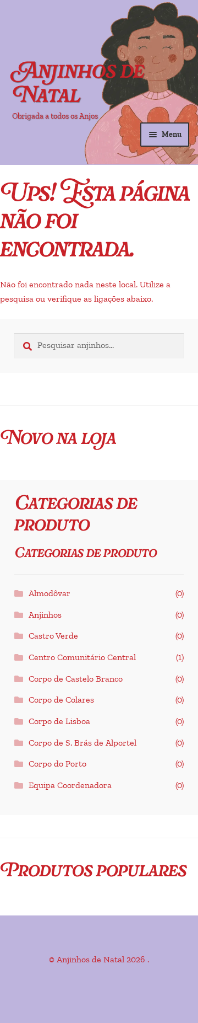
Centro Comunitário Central (82, 657)
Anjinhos (45, 615)
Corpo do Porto (57, 764)
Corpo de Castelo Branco (76, 679)
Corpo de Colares (61, 700)
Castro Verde (53, 636)
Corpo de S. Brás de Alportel (82, 743)
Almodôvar (49, 593)
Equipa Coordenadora (70, 785)
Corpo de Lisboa (59, 721)
